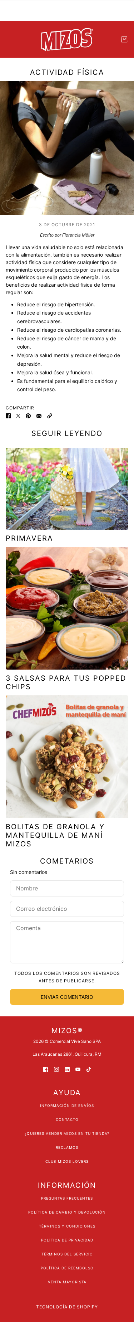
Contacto (67, 1119)
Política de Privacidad (67, 1240)
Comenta (28, 928)
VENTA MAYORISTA (67, 1282)
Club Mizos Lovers (67, 1161)
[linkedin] (67, 1068)
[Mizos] (67, 39)
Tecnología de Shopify (67, 1306)
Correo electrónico (43, 907)
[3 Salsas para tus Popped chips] (67, 608)
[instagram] (56, 1068)
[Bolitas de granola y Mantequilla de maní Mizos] (67, 756)
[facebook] (45, 1068)
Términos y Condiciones (67, 1226)
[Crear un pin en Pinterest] (28, 415)
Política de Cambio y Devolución (67, 1212)
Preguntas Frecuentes (67, 1198)
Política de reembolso (67, 1268)
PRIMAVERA (29, 538)
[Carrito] (124, 39)
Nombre (26, 887)
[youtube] (78, 1068)
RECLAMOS (67, 1147)
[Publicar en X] (18, 415)
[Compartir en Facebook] (8, 415)
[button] (49, 415)
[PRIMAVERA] (67, 489)
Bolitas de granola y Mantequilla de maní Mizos (55, 835)
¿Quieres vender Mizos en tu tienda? (67, 1133)
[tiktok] (88, 1068)
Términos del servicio (67, 1254)
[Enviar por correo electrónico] (39, 415)
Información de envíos (67, 1105)
